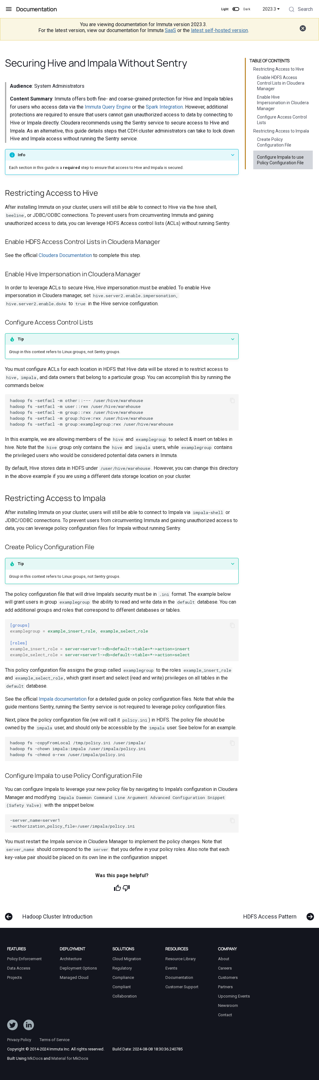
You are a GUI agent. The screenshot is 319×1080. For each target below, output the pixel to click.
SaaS (170, 30)
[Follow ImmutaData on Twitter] (12, 1026)
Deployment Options (78, 968)
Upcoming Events (234, 996)
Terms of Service (54, 1039)
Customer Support (181, 986)
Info (21, 154)
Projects (14, 977)
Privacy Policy (19, 1039)
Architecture (71, 958)
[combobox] (300, 10)
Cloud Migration (126, 958)
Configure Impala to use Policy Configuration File (280, 160)
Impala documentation (63, 699)
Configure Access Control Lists (282, 120)
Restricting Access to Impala (281, 131)
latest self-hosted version (219, 30)
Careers (225, 968)
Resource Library (180, 958)
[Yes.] (117, 888)
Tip (21, 339)
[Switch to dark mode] (236, 9)
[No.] (126, 888)
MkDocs (35, 1058)
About (223, 958)
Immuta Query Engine (108, 107)
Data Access (18, 968)
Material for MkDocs (69, 1058)
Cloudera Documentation (65, 255)
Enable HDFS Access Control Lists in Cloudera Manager (280, 83)
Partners (225, 986)
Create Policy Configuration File (274, 142)
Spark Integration (164, 107)
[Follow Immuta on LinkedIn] (28, 1026)
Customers (228, 977)
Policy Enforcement (24, 958)
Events (171, 968)
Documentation (179, 977)
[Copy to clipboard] (232, 400)
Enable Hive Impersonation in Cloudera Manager (283, 103)
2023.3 (269, 9)
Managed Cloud (74, 977)
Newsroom (228, 1005)
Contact (225, 1014)
